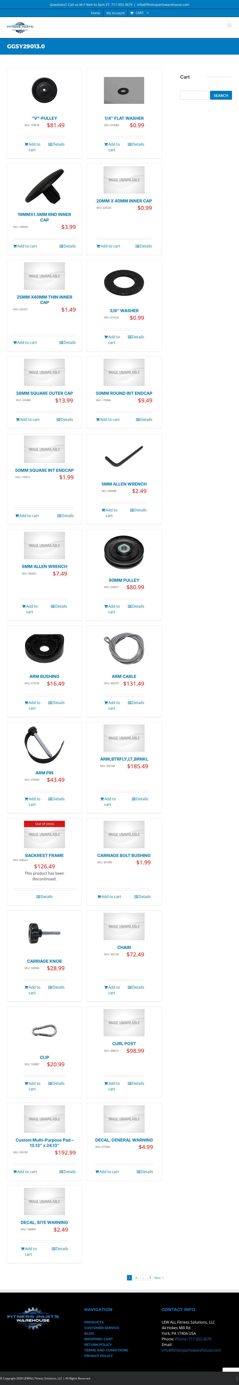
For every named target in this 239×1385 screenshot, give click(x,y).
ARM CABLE (124, 676)
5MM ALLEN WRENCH (124, 484)
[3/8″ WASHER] (124, 282)
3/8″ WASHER (124, 310)
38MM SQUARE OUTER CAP (44, 393)
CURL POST (124, 1043)
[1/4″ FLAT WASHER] (124, 90)
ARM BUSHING (44, 676)
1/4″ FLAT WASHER (124, 118)
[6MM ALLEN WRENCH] (44, 545)
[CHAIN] (124, 926)
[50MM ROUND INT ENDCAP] (124, 372)
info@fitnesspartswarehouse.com (163, 4)
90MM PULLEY (124, 580)
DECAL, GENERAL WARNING (124, 1140)
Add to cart (34, 147)
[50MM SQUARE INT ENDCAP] (44, 449)
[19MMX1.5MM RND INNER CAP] (44, 186)
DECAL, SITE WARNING (44, 1222)
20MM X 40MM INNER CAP (124, 200)
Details (59, 144)
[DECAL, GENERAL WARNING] (124, 1119)
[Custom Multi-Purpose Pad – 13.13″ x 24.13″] (44, 1119)
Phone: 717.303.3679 (193, 1339)
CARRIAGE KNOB (44, 961)
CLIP (44, 1057)
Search (221, 95)
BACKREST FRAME (44, 855)
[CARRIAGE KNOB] (44, 933)
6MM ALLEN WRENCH (44, 566)
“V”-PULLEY (44, 118)
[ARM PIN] (44, 745)
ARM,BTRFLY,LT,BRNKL (124, 759)
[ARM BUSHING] (44, 648)
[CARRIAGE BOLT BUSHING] (124, 834)
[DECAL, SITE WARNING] (44, 1201)
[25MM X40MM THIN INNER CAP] (44, 276)
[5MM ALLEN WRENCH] (124, 456)
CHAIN (124, 947)
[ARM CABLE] (124, 648)
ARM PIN (44, 772)
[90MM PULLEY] (124, 552)
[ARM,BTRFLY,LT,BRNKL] (124, 738)
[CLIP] (44, 1029)
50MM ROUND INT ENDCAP (124, 393)
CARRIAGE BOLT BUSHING (124, 855)
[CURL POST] (124, 1022)
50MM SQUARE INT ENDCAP (44, 470)
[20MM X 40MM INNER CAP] (124, 180)
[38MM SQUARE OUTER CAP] (44, 372)
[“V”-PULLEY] (44, 90)
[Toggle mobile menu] (229, 25)
